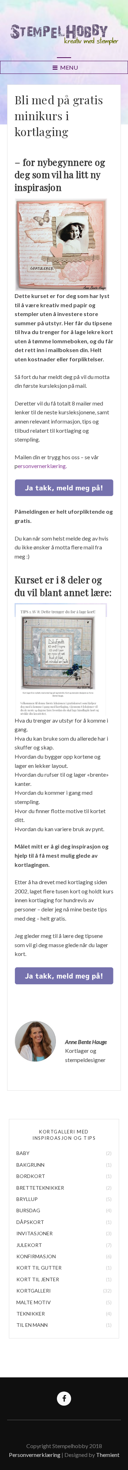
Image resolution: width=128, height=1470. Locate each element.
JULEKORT (29, 1245)
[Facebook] (64, 1399)
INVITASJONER (34, 1233)
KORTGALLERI (33, 1291)
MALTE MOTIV (33, 1302)
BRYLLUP (27, 1199)
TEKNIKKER (30, 1314)
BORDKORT (30, 1176)
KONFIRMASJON (36, 1256)
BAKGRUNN (30, 1165)
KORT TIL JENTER (37, 1279)
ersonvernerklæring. (42, 465)
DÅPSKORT (30, 1222)
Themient (107, 1454)
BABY (23, 1153)
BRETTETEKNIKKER (40, 1188)
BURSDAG (28, 1210)
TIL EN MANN (32, 1325)
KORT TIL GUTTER (39, 1268)
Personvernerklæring (35, 1454)
